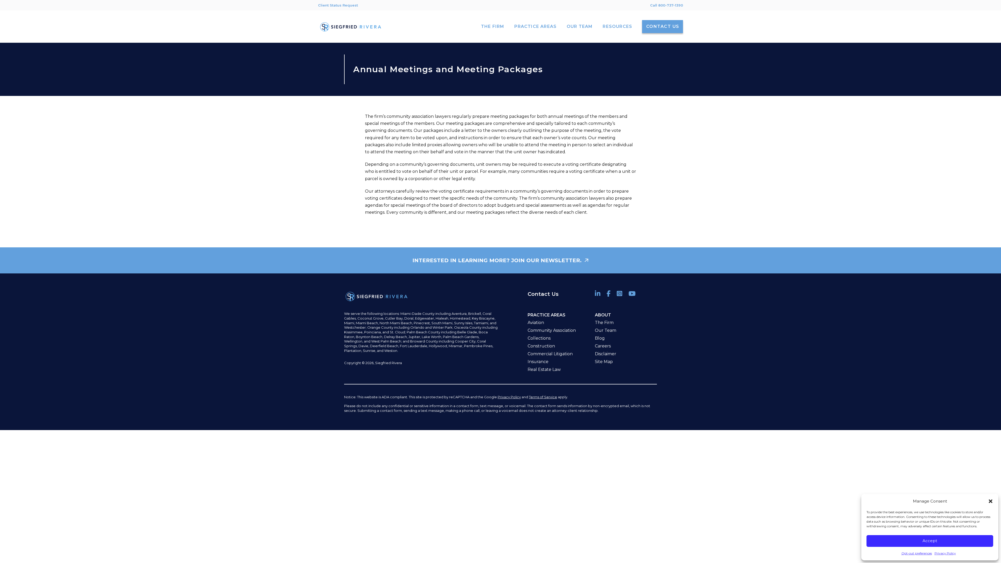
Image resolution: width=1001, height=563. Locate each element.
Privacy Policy (945, 553)
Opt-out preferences (916, 553)
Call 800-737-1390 (666, 5)
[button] (990, 501)
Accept (930, 540)
